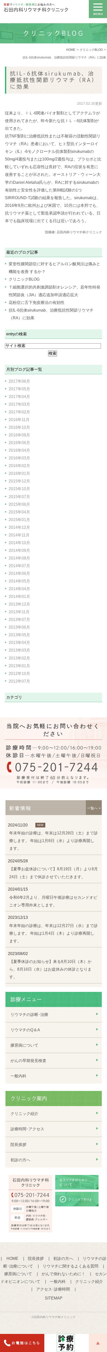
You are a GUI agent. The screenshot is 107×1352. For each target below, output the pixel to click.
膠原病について (24, 1045)
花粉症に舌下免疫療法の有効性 (36, 302)
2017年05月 (19, 389)
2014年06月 (19, 573)
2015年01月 (19, 520)
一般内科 (18, 1076)
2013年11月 (19, 612)
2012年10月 (19, 673)
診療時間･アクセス (27, 1129)
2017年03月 (19, 404)
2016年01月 (19, 473)
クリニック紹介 (24, 1114)
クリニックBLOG (24, 279)
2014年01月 (19, 596)
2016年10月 (19, 427)
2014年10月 (19, 543)
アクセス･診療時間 (53, 1289)
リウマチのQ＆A (25, 1030)
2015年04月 (19, 512)
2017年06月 (19, 381)
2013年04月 (19, 642)
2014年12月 (19, 527)
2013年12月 (19, 604)
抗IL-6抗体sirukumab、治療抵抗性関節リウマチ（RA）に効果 (54, 80)
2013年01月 (19, 666)
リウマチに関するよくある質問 (70, 1266)
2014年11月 (19, 535)
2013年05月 (19, 635)
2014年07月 (19, 566)
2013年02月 (19, 658)
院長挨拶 (18, 1144)
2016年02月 (19, 466)
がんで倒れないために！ (63, 1274)
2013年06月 (19, 627)
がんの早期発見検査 (28, 1061)
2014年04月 (19, 589)
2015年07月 (19, 497)
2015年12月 (19, 481)
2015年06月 (19, 504)
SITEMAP (53, 1298)
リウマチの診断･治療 (29, 1014)
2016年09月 (19, 435)
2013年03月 (19, 650)
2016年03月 (19, 458)
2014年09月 (19, 550)
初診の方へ (20, 1160)
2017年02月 (19, 412)
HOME (12, 1258)
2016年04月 (19, 450)
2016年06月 (19, 443)
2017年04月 (19, 397)
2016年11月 (19, 420)
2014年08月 (19, 558)
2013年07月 (19, 619)
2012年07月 (19, 681)
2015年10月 (19, 489)
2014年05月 (19, 581)
